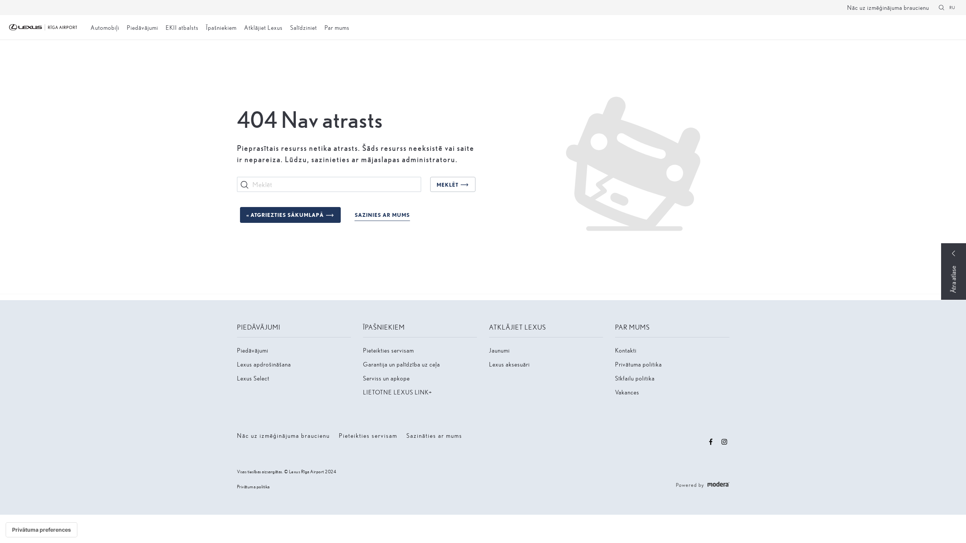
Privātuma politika (638, 364)
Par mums (337, 27)
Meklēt (447, 184)
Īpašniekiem (221, 27)
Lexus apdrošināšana (264, 364)
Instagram (724, 442)
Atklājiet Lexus (263, 27)
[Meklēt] (941, 7)
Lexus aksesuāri (509, 364)
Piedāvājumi (142, 27)
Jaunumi (499, 350)
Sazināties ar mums (434, 435)
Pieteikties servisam (388, 350)
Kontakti (626, 350)
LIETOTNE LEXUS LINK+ (397, 392)
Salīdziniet (303, 27)
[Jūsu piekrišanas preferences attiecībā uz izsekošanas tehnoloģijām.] (41, 530)
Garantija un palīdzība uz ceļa (401, 364)
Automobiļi (105, 27)
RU (952, 7)
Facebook (711, 442)
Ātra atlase (953, 279)
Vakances (627, 392)
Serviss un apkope (386, 378)
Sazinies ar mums (382, 215)
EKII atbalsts (182, 27)
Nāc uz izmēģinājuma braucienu (888, 7)
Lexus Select (253, 378)
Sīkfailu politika (635, 378)
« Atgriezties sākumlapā (285, 215)
